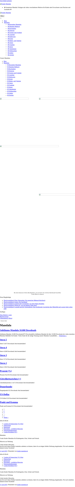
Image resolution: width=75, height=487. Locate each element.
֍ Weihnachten (12, 51)
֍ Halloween (12, 36)
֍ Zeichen (11, 55)
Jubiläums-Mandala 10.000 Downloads (18, 330)
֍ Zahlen (10, 53)
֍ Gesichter (11, 34)
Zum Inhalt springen (6, 1)
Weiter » (6, 417)
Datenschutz (7, 425)
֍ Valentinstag (12, 49)
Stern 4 (3, 347)
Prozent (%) (6, 371)
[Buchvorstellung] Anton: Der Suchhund (15, 302)
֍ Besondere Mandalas (14, 24)
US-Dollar (5, 394)
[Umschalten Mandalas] (32, 22)
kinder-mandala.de (22, 451)
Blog (5, 21)
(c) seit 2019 (3, 451)
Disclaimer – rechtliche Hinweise (13, 429)
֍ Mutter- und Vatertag (14, 40)
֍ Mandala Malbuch (14, 26)
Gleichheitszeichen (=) (10, 379)
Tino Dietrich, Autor (6, 315)
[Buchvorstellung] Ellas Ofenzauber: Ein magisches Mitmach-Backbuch (24, 300)
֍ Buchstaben (12, 28)
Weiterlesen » (63, 336)
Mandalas (6, 63)
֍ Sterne (10, 47)
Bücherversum (4, 316)
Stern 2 (3, 363)
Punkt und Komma (9, 402)
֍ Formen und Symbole (15, 32)
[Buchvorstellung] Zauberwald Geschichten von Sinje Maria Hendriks (24, 303)
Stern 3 (3, 355)
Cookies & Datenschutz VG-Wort (13, 424)
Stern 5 (3, 339)
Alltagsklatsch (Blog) (6, 318)
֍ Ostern (10, 43)
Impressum (7, 427)
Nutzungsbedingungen (10, 430)
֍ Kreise (10, 38)
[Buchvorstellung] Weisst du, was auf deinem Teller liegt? (20, 305)
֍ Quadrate (11, 45)
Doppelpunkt (6, 386)
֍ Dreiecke (11, 30)
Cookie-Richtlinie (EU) (10, 432)
